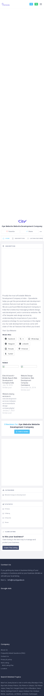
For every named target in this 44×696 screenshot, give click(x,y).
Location (4, 668)
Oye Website (11, 331)
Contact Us (5, 656)
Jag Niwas (9, 694)
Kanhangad (33, 694)
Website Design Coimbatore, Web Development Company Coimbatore (27, 380)
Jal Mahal (25, 694)
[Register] (36, 4)
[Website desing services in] (11, 403)
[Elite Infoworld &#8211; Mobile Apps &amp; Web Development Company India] (10, 370)
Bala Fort (4, 683)
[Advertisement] (22, 272)
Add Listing (5, 663)
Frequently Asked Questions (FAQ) (13, 653)
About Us (4, 650)
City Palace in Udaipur (26, 685)
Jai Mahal (17, 694)
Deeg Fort (9, 688)
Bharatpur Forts (37, 683)
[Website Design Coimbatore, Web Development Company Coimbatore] (29, 370)
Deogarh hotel (19, 688)
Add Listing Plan (7, 665)
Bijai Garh (4, 685)
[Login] (31, 4)
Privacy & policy (6, 659)
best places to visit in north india (19, 683)
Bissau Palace (13, 685)
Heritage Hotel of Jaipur (14, 691)
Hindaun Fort (28, 691)
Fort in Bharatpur (30, 688)
